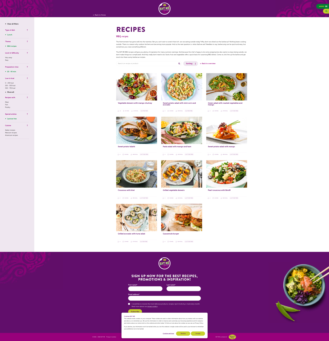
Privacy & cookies (111, 337)
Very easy (8, 57)
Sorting (189, 64)
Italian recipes (10, 130)
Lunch (9, 35)
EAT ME (164, 9)
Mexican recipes (11, 133)
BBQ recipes (12, 46)
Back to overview (208, 63)
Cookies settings (168, 333)
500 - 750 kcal (10, 88)
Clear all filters (13, 24)
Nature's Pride (232, 337)
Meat (7, 102)
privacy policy (152, 306)
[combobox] (149, 63)
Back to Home (100, 15)
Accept (198, 333)
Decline (183, 333)
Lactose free (12, 119)
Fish (6, 105)
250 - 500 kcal (10, 85)
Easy (6, 60)
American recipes (11, 135)
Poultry (7, 107)
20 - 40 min (11, 72)
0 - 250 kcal (9, 83)
